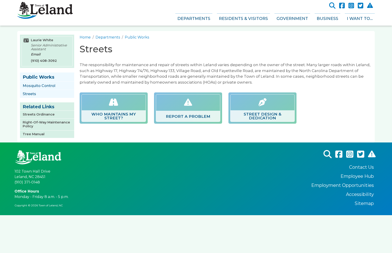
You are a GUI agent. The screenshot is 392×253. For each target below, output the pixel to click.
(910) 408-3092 (44, 61)
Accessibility (360, 194)
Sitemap (364, 203)
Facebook (342, 6)
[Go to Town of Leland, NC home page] (45, 4)
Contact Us (361, 167)
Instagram (351, 6)
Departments (193, 18)
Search (332, 6)
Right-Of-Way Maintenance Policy (46, 124)
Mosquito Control (39, 86)
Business (327, 18)
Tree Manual (33, 134)
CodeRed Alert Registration (370, 5)
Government (292, 18)
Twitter (360, 6)
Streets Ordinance (39, 114)
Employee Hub (357, 176)
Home (85, 37)
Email (35, 54)
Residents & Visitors (243, 18)
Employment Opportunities (342, 185)
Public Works (137, 37)
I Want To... (360, 18)
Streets (29, 94)
